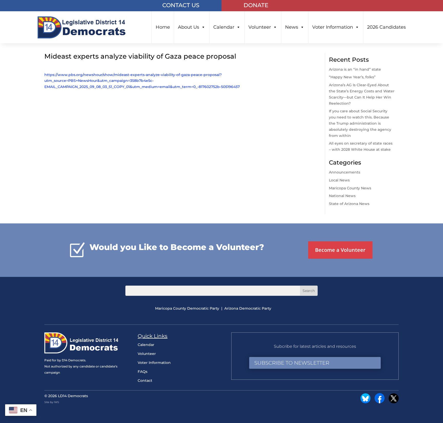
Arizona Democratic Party (247, 308)
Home (163, 27)
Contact (145, 380)
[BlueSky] (365, 402)
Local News (339, 180)
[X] (394, 402)
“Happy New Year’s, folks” (353, 77)
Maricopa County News (350, 188)
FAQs (142, 371)
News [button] (291, 27)
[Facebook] (380, 402)
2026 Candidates (386, 27)
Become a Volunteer (340, 249)
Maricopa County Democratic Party (187, 308)
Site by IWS (51, 402)
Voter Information (332, 27)
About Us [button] (188, 27)
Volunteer (259, 27)
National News (342, 195)
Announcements (344, 172)
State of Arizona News (349, 203)
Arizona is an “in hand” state (355, 69)
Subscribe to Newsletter (291, 363)
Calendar (223, 27)
